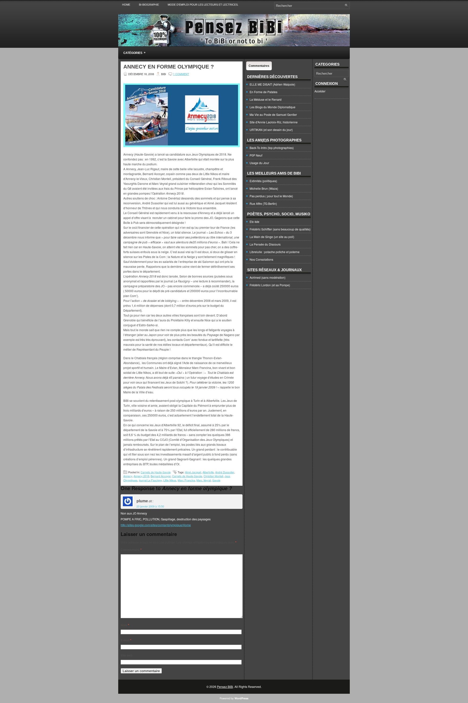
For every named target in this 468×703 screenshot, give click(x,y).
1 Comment (181, 74)
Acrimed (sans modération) (267, 277)
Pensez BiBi (225, 686)
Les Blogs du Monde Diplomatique (272, 107)
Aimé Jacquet (193, 472)
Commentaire (131, 549)
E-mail (126, 640)
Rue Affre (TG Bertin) (263, 203)
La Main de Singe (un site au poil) (272, 237)
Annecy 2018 (141, 476)
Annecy (127, 476)
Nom (125, 625)
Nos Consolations (261, 259)
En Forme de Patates (263, 92)
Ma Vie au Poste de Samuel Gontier (273, 114)
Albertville (208, 472)
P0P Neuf (256, 155)
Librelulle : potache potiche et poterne (275, 252)
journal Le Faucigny (150, 480)
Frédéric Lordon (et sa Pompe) (270, 285)
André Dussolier (224, 472)
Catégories (134, 53)
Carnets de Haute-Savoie (156, 472)
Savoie (216, 480)
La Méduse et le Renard (266, 99)
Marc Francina (186, 480)
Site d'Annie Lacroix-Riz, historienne (274, 122)
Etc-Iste (254, 221)
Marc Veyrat (203, 480)
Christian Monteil (213, 476)
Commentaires (259, 66)
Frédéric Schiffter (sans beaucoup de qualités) (280, 229)
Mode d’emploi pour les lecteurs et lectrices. (203, 4)
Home (126, 4)
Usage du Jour (259, 163)
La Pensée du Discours (265, 244)
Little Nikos (169, 480)
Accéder (319, 91)
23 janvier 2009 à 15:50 (150, 506)
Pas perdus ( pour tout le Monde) (271, 196)
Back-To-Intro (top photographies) (272, 148)
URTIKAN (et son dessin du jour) (271, 130)
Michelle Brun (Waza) (264, 188)
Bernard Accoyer (161, 476)
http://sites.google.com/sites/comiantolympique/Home (156, 525)
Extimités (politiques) (263, 181)
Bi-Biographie (149, 4)
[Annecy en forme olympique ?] (181, 146)
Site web (126, 655)
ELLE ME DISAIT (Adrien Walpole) (272, 84)
